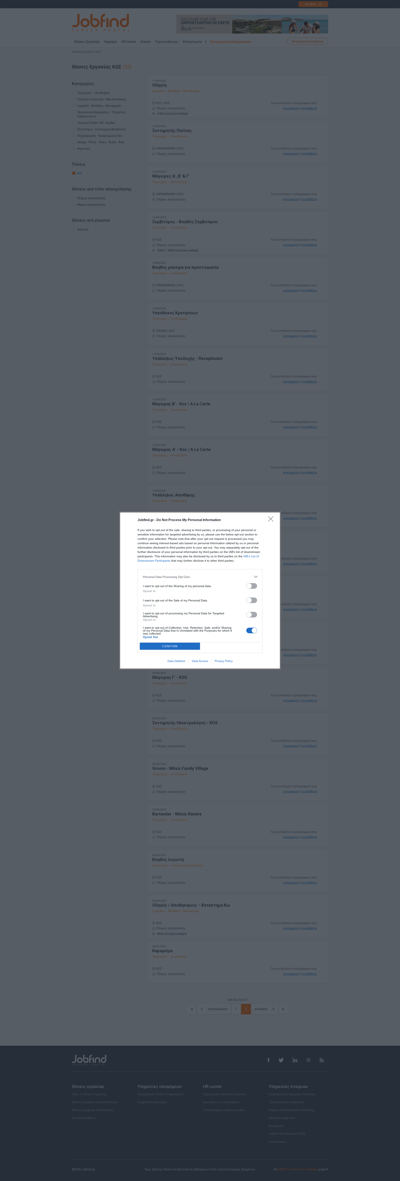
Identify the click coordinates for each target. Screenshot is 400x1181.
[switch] (251, 586)
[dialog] (200, 590)
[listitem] (200, 577)
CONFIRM (170, 646)
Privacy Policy (224, 661)
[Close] (272, 520)
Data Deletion (176, 661)
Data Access (200, 661)
